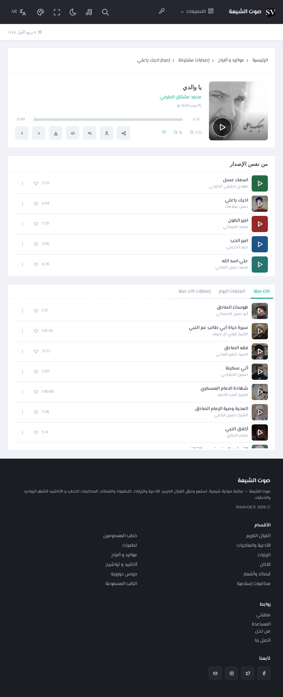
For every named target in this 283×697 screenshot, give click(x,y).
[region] (141, 374)
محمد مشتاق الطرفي (181, 97)
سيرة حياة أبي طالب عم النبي (218, 328)
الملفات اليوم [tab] (232, 291)
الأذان (265, 564)
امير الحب (239, 241)
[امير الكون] (21, 133)
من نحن (262, 631)
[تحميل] (55, 133)
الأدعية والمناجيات (253, 545)
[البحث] (105, 12)
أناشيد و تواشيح (121, 564)
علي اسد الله (235, 261)
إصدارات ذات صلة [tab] (194, 291)
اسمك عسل (235, 180)
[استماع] (222, 127)
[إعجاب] (36, 183)
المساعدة (261, 624)
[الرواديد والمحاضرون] (162, 12)
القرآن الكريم (258, 536)
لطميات (129, 545)
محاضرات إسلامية (253, 584)
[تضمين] (72, 133)
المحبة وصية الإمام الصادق (221, 409)
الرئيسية (260, 60)
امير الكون (238, 220)
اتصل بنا (262, 640)
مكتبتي (263, 615)
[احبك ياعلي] (38, 133)
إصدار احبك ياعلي (153, 60)
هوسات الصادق (232, 307)
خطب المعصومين (120, 536)
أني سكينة (237, 368)
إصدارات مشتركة (193, 60)
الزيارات (264, 555)
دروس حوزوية (124, 574)
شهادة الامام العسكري (224, 388)
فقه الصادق (236, 348)
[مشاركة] (123, 133)
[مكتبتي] (89, 12)
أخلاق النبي (236, 429)
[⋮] (22, 183)
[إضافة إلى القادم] (89, 133)
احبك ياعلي (236, 200)
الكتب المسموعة (121, 584)
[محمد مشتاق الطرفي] (106, 133)
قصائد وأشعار (257, 574)
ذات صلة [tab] (262, 291)
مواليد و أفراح (231, 60)
